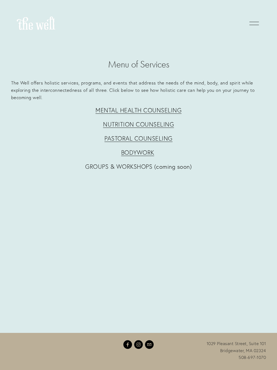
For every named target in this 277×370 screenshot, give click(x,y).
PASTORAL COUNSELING (138, 138)
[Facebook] (127, 344)
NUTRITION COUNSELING (138, 124)
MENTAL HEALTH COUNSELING (138, 110)
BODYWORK (137, 152)
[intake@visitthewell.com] (149, 344)
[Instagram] (138, 344)
